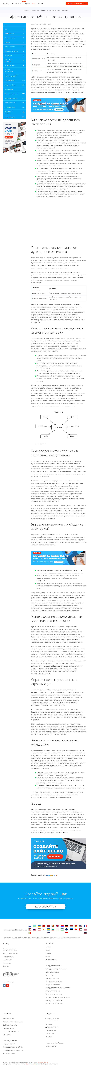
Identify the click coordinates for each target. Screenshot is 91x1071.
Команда (6, 966)
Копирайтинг (9, 89)
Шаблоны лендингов (10, 1025)
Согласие (35, 1064)
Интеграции (8, 55)
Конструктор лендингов (53, 966)
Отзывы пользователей (11, 1031)
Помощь (41, 3)
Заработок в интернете (8, 112)
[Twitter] (49, 875)
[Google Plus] (56, 875)
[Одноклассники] (51, 875)
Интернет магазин (10, 38)
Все (6, 25)
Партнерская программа (71, 938)
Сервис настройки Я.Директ (55, 1043)
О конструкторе (8, 957)
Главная (26, 10)
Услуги (34, 3)
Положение (29, 1064)
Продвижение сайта (9, 1044)
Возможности (7, 960)
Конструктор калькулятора (54, 981)
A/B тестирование (9, 1053)
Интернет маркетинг (11, 94)
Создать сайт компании (53, 985)
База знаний (35, 10)
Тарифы (27, 3)
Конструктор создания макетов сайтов (58, 997)
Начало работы (9, 33)
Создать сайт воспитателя (54, 994)
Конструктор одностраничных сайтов (58, 988)
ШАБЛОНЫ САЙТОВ (45, 906)
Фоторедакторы (10, 107)
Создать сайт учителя (53, 991)
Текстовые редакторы (11, 98)
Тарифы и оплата (10, 65)
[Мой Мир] (53, 875)
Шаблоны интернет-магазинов (13, 1022)
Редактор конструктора (9, 70)
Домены (7, 42)
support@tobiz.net (53, 1027)
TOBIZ (6, 3)
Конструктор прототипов (54, 1000)
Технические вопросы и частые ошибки (11, 75)
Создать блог (50, 975)
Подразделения (51, 1030)
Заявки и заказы (10, 46)
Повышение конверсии (8, 60)
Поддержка (6, 1034)
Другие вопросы (10, 80)
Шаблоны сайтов (18, 3)
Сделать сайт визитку (53, 972)
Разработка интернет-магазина (13, 1050)
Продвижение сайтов (11, 51)
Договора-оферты (43, 1062)
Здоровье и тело (10, 117)
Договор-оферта (51, 959)
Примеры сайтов (8, 1028)
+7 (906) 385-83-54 (53, 1019)
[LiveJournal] (55, 875)
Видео (48, 950)
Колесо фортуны (51, 1046)
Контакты (49, 1037)
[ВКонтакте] (47, 875)
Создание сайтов (10, 85)
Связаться (49, 1024)
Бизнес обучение (10, 102)
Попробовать (76, 3)
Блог (6, 29)
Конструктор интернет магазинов (57, 969)
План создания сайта (10, 1041)
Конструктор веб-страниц (54, 1003)
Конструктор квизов (52, 978)
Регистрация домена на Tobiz (12, 1047)
